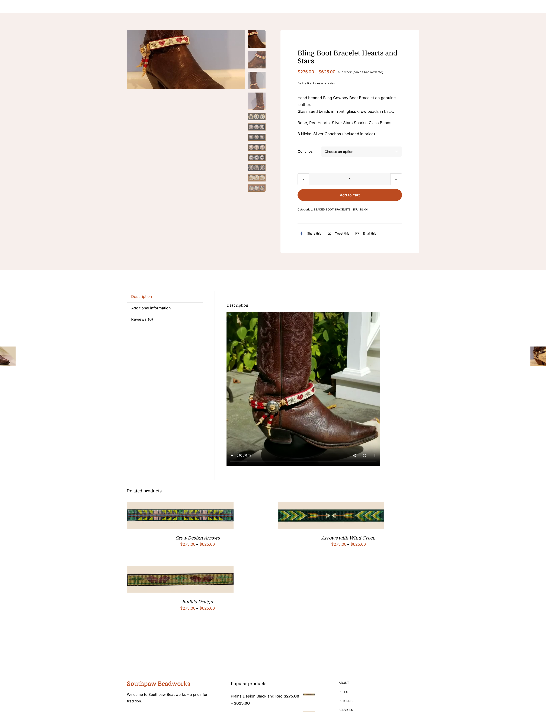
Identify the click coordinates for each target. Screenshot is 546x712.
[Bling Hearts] (186, 59)
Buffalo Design (197, 601)
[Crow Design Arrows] (180, 505)
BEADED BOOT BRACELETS (332, 209)
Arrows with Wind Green (348, 538)
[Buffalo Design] (180, 569)
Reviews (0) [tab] (142, 319)
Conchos (305, 151)
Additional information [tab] (151, 308)
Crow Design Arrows (197, 538)
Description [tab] (141, 296)
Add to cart (350, 195)
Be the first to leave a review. (317, 83)
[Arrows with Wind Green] (331, 505)
